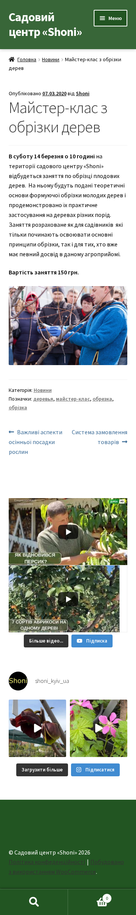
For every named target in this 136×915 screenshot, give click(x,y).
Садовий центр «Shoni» (45, 24)
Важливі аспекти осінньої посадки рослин (36, 441)
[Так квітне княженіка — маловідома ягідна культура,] (98, 728)
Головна (26, 59)
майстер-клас (73, 398)
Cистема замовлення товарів (99, 437)
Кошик (88, 895)
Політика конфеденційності (47, 861)
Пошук (34, 902)
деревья (43, 398)
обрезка (102, 398)
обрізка (18, 407)
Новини (50, 59)
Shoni (83, 93)
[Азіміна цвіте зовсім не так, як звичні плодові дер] (37, 728)
